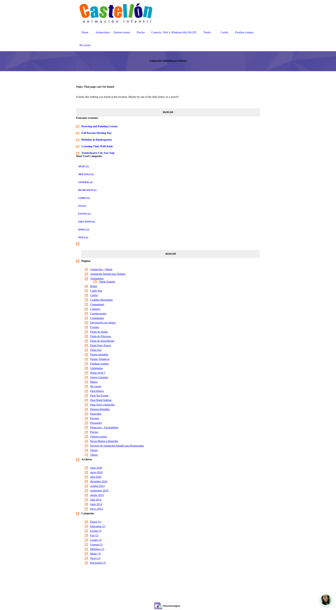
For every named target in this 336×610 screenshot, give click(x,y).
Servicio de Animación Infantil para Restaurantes (117, 445)
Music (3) (83, 166)
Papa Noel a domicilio (102, 404)
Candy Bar (96, 290)
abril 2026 (95, 476)
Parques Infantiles (100, 409)
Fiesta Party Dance (100, 345)
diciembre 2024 (98, 481)
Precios (141, 32)
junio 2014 (96, 504)
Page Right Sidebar (100, 400)
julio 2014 (95, 499)
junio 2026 (96, 467)
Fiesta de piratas (99, 331)
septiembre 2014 (99, 490)
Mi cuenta (84, 45)
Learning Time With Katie (97, 146)
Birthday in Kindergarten (96, 139)
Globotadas (96, 368)
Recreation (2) (87, 190)
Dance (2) (83, 229)
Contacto (95, 308)
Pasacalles (95, 413)
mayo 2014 (96, 508)
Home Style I (97, 372)
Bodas (93, 286)
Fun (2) (82, 206)
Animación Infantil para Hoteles (107, 273)
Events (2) (84, 213)
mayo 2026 (96, 472)
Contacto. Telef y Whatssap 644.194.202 (173, 32)
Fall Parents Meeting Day (96, 132)
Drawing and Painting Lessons (99, 126)
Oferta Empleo (107, 281)
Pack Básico (97, 390)
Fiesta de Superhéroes (102, 340)
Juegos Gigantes (99, 377)
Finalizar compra (244, 32)
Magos (94, 381)
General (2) (85, 182)
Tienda (207, 32)
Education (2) (86, 221)
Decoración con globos (103, 322)
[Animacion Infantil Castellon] (116, 13)
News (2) (83, 237)
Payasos (94, 418)
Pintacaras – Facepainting (104, 427)
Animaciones (102, 32)
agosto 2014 (97, 495)
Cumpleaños (97, 318)
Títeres (94, 454)
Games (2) (84, 198)
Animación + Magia (101, 269)
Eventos (94, 327)
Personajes (96, 422)
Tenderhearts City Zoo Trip (97, 152)
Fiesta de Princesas (100, 336)
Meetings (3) (86, 174)
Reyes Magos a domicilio (104, 441)
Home (85, 32)
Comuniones (97, 304)
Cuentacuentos (98, 313)
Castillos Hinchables (101, 299)
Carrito (224, 32)
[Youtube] (172, 589)
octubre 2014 (97, 485)
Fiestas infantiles (99, 354)
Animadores (97, 278)
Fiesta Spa (96, 349)
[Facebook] (164, 589)
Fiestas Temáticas (99, 359)
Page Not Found (99, 395)
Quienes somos (121, 32)
